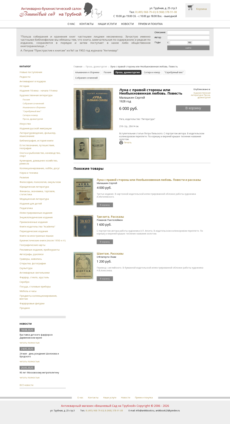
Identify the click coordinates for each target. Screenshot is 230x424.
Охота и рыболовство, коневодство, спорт (40, 154)
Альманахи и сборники (34, 107)
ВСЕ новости (26, 385)
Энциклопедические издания (36, 217)
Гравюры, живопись (31, 258)
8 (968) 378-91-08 (167, 12)
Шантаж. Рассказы (110, 253)
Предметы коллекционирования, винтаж (38, 297)
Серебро (24, 281)
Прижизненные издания (34, 221)
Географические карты (32, 244)
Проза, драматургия (33, 119)
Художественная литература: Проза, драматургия (200, 95)
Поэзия (26, 99)
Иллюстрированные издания (36, 212)
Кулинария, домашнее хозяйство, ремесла (39, 162)
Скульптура (26, 268)
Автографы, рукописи (31, 254)
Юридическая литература (34, 186)
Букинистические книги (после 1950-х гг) (43, 240)
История (24, 86)
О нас (71, 24)
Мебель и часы (28, 291)
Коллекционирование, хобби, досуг (40, 168)
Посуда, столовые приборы (35, 286)
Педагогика (26, 208)
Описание (160, 32)
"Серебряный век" (32, 111)
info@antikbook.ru (145, 410)
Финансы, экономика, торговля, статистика (37, 193)
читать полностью (30, 342)
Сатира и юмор (30, 115)
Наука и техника (29, 172)
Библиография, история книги (36, 140)
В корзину (193, 108)
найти (188, 48)
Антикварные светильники (35, 272)
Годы (158, 42)
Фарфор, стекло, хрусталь (34, 277)
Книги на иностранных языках (37, 235)
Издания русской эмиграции (36, 128)
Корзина (201, 9)
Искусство (25, 123)
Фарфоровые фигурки (32, 303)
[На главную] (61, 10)
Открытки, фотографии (33, 263)
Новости (127, 24)
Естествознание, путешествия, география (37, 147)
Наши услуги (107, 24)
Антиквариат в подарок (33, 81)
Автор (157, 37)
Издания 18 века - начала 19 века (38, 90)
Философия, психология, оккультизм (40, 181)
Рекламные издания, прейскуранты (40, 249)
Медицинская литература (34, 198)
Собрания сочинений (33, 103)
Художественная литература (36, 95)
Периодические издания (34, 231)
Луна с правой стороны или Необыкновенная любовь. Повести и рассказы (149, 180)
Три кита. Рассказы (110, 216)
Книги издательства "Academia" (37, 226)
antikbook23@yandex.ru (168, 410)
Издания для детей (31, 203)
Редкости (25, 76)
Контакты (86, 24)
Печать (128, 142)
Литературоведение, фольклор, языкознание (38, 134)
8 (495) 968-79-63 (145, 12)
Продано (25, 307)
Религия (24, 177)
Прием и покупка (150, 24)
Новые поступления (31, 72)
